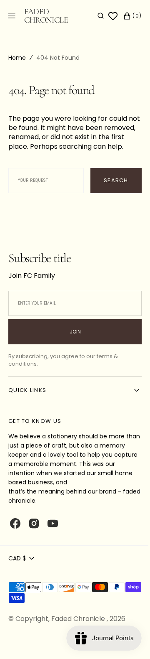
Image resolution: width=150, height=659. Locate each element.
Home (17, 57)
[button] (94, 16)
